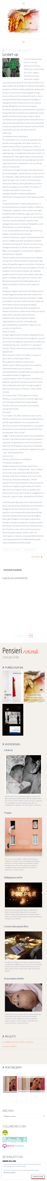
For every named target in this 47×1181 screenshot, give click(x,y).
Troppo (7, 812)
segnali (16, 550)
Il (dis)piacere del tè (13, 877)
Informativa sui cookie (9, 1172)
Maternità (26, 50)
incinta (6, 550)
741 (22, 636)
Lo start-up (10, 54)
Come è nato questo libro (16, 926)
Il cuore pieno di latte (14, 978)
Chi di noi (8, 750)
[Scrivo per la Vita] (23, 35)
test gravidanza (30, 550)
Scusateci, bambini (9, 1046)
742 (26, 636)
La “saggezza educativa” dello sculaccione (18, 1042)
